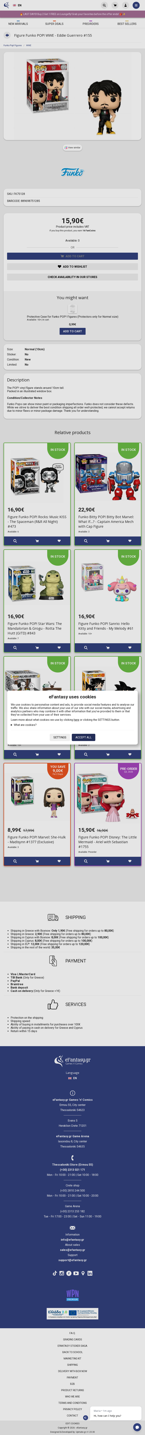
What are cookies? (25, 725)
